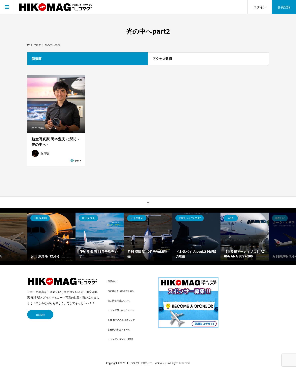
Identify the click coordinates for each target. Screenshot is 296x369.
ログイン (259, 7)
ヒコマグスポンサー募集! (120, 339)
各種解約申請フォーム (119, 329)
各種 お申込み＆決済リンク (121, 319)
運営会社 (112, 281)
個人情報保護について (119, 300)
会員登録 (283, 7)
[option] (51, 237)
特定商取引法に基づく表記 (121, 290)
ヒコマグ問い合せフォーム (121, 310)
